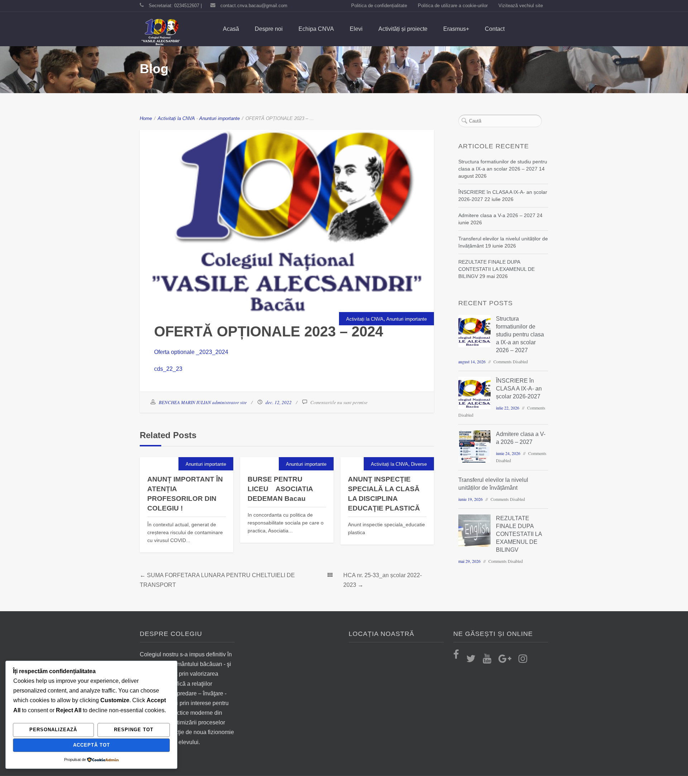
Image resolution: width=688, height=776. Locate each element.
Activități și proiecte (402, 29)
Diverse (419, 464)
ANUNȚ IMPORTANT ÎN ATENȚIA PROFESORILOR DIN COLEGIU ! (185, 493)
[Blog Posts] (330, 575)
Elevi (356, 29)
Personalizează (53, 729)
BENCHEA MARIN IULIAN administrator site (203, 402)
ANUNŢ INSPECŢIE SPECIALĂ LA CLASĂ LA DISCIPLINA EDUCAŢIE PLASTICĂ (384, 493)
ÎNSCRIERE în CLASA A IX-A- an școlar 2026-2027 (519, 388)
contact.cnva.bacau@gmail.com (253, 5)
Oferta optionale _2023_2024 (191, 352)
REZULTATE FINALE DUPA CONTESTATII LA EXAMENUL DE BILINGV (496, 269)
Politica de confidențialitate (379, 5)
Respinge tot (133, 729)
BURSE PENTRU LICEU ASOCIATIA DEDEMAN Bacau (280, 488)
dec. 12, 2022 (279, 402)
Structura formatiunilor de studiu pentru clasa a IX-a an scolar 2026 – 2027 (520, 334)
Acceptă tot (91, 745)
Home (146, 118)
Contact (495, 29)
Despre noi (269, 29)
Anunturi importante (219, 118)
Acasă (231, 29)
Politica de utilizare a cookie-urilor (453, 5)
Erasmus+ (456, 29)
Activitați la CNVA (176, 118)
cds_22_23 (168, 369)
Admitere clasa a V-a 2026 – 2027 (496, 215)
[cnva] (160, 32)
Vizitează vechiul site (520, 5)
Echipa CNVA (316, 29)
